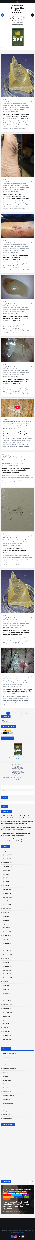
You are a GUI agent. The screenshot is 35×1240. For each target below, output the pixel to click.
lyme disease (17, 105)
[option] (17, 1199)
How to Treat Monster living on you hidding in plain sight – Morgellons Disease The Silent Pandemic (16, 632)
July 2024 (6, 874)
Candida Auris (17, 101)
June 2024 (6, 878)
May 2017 (6, 958)
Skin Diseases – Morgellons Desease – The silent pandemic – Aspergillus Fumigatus (17, 434)
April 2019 (6, 939)
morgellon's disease (8, 107)
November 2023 (7, 901)
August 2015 (6, 1016)
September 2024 (8, 866)
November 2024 (7, 862)
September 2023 (8, 908)
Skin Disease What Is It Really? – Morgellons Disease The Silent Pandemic (15, 550)
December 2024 (7, 858)
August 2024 (6, 870)
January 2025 (7, 855)
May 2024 (6, 882)
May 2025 (6, 851)
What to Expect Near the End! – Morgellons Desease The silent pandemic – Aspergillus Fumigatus (16, 196)
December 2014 (7, 1039)
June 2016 (6, 985)
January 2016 (7, 1000)
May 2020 (6, 920)
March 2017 (6, 962)
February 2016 (7, 997)
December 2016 (7, 970)
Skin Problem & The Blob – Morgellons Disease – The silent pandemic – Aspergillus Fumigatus (17, 381)
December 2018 (7, 947)
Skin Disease (20, 109)
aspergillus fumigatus (8, 101)
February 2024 (7, 889)
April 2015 (6, 1027)
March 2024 (6, 885)
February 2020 (7, 931)
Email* (3, 790)
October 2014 (7, 1043)
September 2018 (8, 954)
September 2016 (8, 977)
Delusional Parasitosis (10, 103)
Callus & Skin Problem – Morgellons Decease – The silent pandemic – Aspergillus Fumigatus (16, 470)
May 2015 (6, 1024)
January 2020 (7, 935)
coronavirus (25, 101)
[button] (30, 1182)
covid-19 (5, 1064)
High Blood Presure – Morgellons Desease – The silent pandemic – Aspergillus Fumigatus (15, 318)
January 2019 (7, 943)
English (6, 721)
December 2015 (7, 1004)
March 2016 (6, 993)
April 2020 (6, 924)
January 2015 (7, 1035)
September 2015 (8, 1012)
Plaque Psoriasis (7, 109)
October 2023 (7, 904)
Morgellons (16, 107)
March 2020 (6, 928)
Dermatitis (19, 103)
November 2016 (7, 974)
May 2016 (6, 989)
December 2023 (7, 897)
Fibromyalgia (6, 105)
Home (2, 48)
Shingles (13, 109)
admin (6, 100)
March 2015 (6, 1031)
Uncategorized (7, 1118)
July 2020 (6, 912)
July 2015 (6, 1020)
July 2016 (6, 981)
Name (2, 784)
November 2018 (7, 951)
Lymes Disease (24, 105)
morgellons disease (24, 107)
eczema (24, 103)
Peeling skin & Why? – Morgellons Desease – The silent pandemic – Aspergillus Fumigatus (16, 257)
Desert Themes (20, 1232)
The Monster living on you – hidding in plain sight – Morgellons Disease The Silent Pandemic (17, 691)
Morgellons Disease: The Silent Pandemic (18, 757)
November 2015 (7, 1008)
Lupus (11, 105)
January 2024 (7, 893)
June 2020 (6, 916)
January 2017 (7, 966)
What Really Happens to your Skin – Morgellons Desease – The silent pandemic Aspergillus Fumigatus (16, 116)
